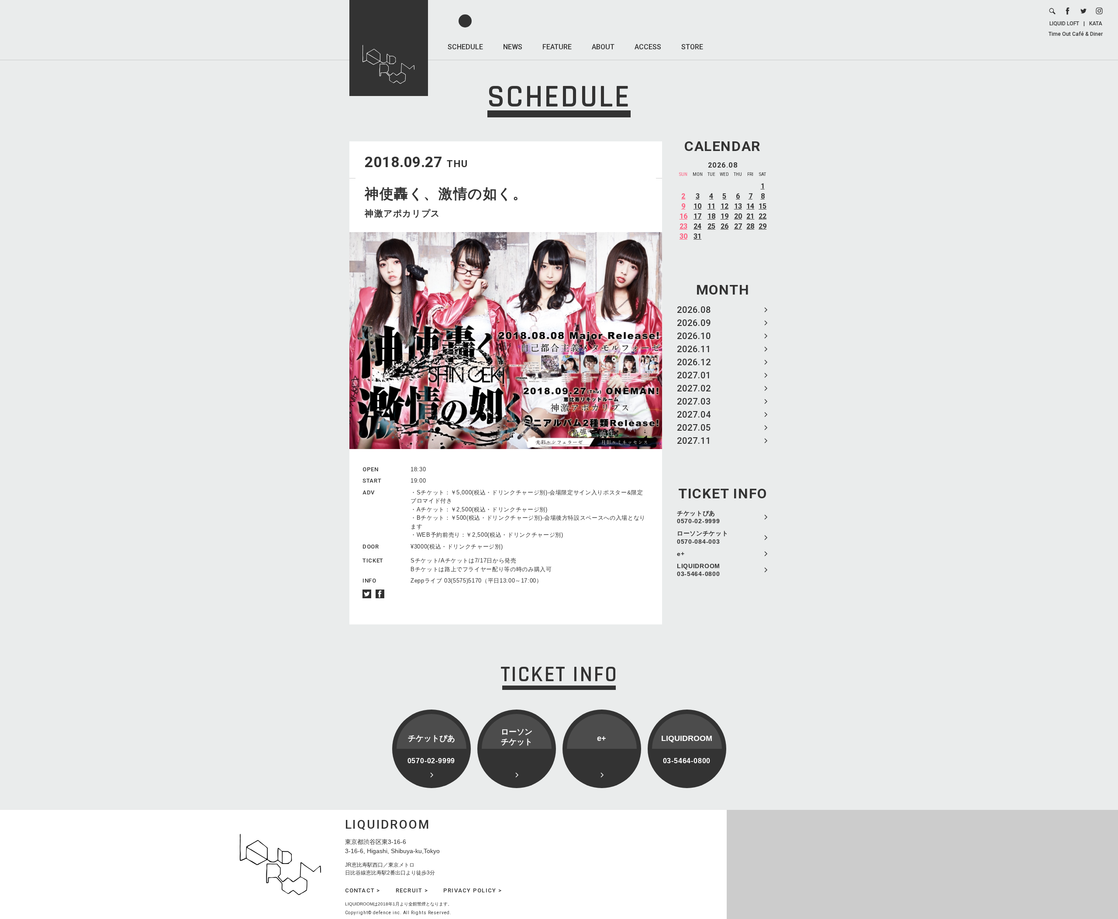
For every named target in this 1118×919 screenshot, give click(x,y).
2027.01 (694, 375)
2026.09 (694, 323)
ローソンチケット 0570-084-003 (702, 537)
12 (724, 206)
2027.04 (694, 414)
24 (697, 226)
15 (762, 206)
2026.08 (694, 309)
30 (683, 236)
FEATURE (557, 47)
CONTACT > (362, 890)
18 (711, 216)
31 (697, 236)
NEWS (512, 47)
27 (738, 226)
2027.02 (694, 388)
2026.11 (694, 349)
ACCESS (648, 47)
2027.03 (694, 401)
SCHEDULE (465, 47)
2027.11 (694, 440)
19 (724, 216)
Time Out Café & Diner (1076, 34)
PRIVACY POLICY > (472, 890)
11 (711, 206)
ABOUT (603, 47)
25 (711, 226)
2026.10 (694, 336)
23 (683, 226)
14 (750, 206)
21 (750, 216)
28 (750, 226)
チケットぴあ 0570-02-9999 (698, 517)
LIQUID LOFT (1064, 24)
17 (697, 216)
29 (762, 226)
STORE (692, 47)
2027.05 (694, 427)
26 (724, 226)
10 (697, 206)
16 (683, 216)
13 (738, 206)
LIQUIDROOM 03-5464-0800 (698, 569)
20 (738, 216)
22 (762, 216)
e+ (680, 553)
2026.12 (694, 362)
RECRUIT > (412, 890)
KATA (1095, 24)
